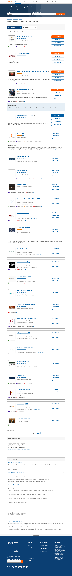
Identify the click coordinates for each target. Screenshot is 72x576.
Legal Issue (9, 12)
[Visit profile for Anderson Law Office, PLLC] (11, 39)
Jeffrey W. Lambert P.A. (23, 333)
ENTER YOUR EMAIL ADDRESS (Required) (13, 559)
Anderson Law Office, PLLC (25, 36)
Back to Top (36, 535)
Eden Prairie (14, 449)
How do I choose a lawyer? (13, 484)
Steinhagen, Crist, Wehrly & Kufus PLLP (28, 199)
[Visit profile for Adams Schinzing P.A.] (11, 364)
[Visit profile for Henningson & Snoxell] (11, 392)
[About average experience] (25, 64)
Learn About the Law (43, 551)
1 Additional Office (40, 352)
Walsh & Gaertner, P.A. (23, 418)
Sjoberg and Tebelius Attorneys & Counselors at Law (32, 71)
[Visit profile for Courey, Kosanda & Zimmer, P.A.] (11, 307)
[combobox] (19, 14)
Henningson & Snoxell (23, 389)
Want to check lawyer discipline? (15, 521)
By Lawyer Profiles (31, 558)
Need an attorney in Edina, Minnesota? (16, 472)
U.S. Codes (42, 556)
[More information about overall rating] (23, 135)
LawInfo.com (57, 557)
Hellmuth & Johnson (23, 53)
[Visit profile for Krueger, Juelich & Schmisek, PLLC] (11, 321)
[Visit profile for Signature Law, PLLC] (11, 159)
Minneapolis (19, 449)
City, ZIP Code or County (36, 12)
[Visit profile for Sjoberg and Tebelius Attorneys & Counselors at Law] (11, 74)
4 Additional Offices (34, 218)
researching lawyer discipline (23, 524)
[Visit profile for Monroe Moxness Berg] (11, 264)
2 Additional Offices (39, 254)
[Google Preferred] (27, 567)
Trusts (14, 444)
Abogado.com (57, 553)
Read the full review (55, 149)
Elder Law (22, 444)
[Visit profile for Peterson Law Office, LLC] (11, 279)
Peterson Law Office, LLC (24, 276)
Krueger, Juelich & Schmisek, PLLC (27, 318)
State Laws (42, 553)
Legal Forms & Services (44, 545)
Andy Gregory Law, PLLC (24, 89)
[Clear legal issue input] (30, 14)
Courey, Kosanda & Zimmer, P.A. (26, 304)
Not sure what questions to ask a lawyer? (16, 507)
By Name (29, 560)
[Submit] (22, 561)
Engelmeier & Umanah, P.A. (25, 347)
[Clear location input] (55, 14)
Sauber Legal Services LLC (24, 290)
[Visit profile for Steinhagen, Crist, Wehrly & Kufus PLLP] (11, 201)
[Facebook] (13, 567)
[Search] (64, 2)
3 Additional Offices (37, 175)
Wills (18, 444)
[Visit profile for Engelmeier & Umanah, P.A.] (11, 350)
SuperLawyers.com (58, 549)
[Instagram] (21, 567)
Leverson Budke (21, 375)
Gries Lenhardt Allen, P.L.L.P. (25, 115)
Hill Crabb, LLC (21, 133)
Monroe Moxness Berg (23, 262)
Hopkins (9, 449)
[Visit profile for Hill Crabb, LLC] (11, 136)
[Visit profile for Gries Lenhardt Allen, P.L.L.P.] (11, 118)
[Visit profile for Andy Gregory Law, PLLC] (11, 92)
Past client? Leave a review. (21, 38)
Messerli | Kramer (22, 170)
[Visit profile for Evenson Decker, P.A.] (11, 187)
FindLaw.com (57, 545)
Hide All (12, 454)
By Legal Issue (30, 556)
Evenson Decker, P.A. (23, 184)
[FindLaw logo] (10, 2)
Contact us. (16, 551)
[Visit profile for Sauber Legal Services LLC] (11, 293)
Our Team (29, 545)
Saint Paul (28, 449)
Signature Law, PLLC (23, 156)
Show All (8, 454)
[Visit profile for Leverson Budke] (11, 378)
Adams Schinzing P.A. (23, 361)
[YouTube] (16, 567)
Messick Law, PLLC (22, 404)
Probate (10, 444)
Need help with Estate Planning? (15, 462)
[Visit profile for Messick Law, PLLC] (11, 406)
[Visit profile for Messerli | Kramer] (11, 173)
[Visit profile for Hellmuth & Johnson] (11, 56)
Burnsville (24, 449)
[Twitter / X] (19, 567)
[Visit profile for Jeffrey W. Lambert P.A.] (11, 335)
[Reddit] (24, 567)
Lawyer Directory (9, 19)
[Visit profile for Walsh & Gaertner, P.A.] (11, 421)
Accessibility (30, 547)
